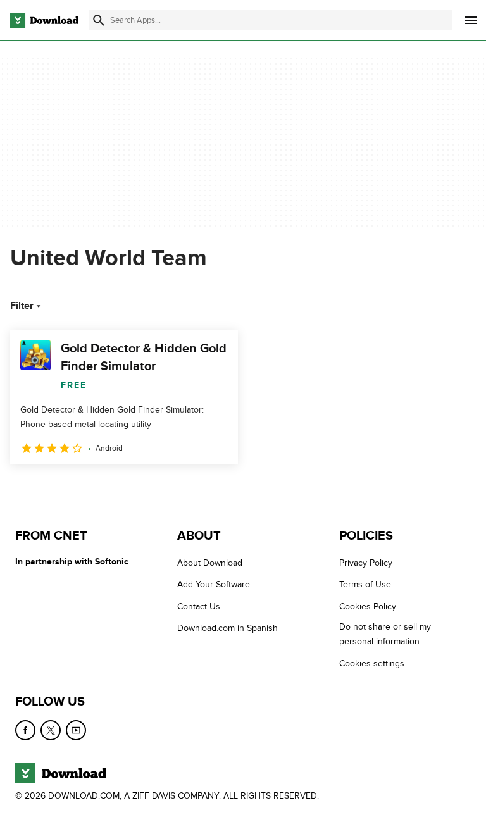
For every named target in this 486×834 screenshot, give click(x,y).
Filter (22, 305)
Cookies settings (371, 663)
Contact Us (198, 606)
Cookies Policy (367, 606)
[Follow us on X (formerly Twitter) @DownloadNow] (50, 730)
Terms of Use (365, 584)
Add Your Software (213, 584)
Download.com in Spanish (227, 628)
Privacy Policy (365, 562)
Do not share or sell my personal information (385, 634)
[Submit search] (99, 20)
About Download (209, 562)
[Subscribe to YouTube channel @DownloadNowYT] (76, 730)
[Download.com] (44, 20)
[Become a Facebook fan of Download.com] (25, 730)
